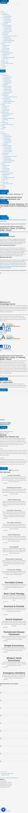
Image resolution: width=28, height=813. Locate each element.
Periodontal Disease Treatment (10, 36)
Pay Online (5, 55)
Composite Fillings (7, 26)
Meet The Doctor (6, 45)
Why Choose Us (6, 49)
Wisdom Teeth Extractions (9, 40)
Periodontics (5, 34)
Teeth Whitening (7, 19)
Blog (4, 60)
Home (2, 11)
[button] (3, 810)
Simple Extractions (7, 39)
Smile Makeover (7, 22)
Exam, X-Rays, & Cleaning (8, 63)
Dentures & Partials (8, 31)
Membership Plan (6, 54)
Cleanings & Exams (8, 16)
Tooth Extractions (6, 37)
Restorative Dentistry (7, 25)
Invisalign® (5, 23)
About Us (3, 43)
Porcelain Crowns (7, 28)
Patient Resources (5, 51)
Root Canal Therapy (8, 29)
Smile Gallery (5, 58)
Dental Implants (6, 33)
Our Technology (6, 48)
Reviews (4, 66)
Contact (2, 68)
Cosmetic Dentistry (6, 17)
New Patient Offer (5, 62)
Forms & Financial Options (8, 52)
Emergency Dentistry (7, 42)
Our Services (4, 13)
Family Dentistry (6, 14)
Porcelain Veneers (8, 20)
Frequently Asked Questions (8, 57)
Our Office (5, 46)
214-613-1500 (5, 423)
